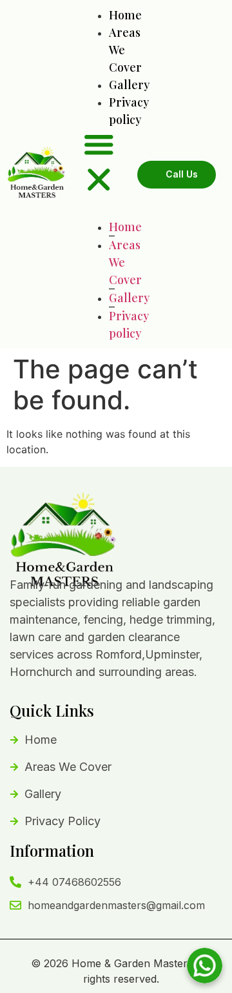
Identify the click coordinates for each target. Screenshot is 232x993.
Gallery (129, 84)
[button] (99, 163)
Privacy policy (129, 324)
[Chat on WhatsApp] (204, 965)
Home (125, 15)
